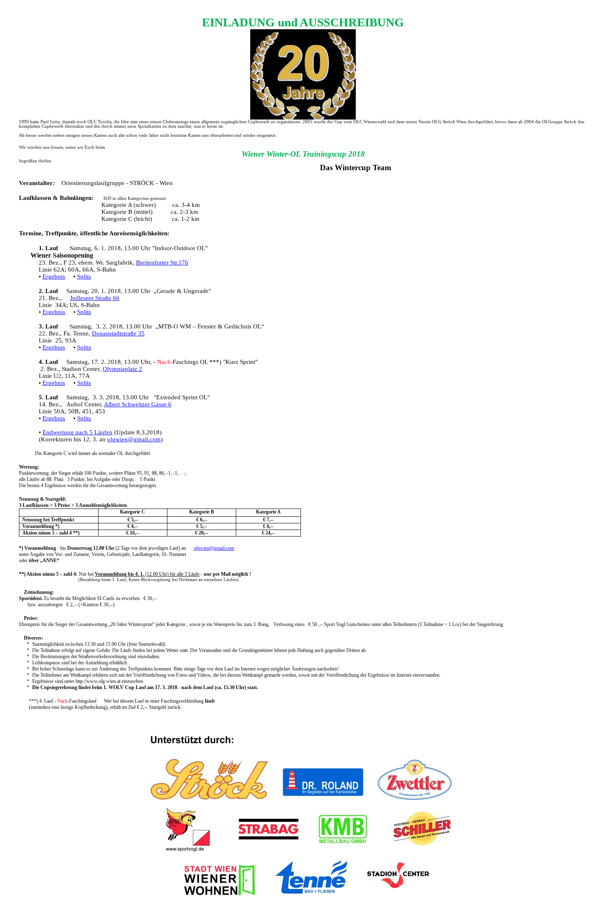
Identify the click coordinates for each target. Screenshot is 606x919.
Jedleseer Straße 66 (95, 298)
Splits (84, 276)
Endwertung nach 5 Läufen (77, 432)
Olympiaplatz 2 (122, 369)
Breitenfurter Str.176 (162, 262)
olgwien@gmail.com (134, 439)
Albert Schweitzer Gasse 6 (137, 404)
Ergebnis (53, 276)
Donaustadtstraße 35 (118, 333)
